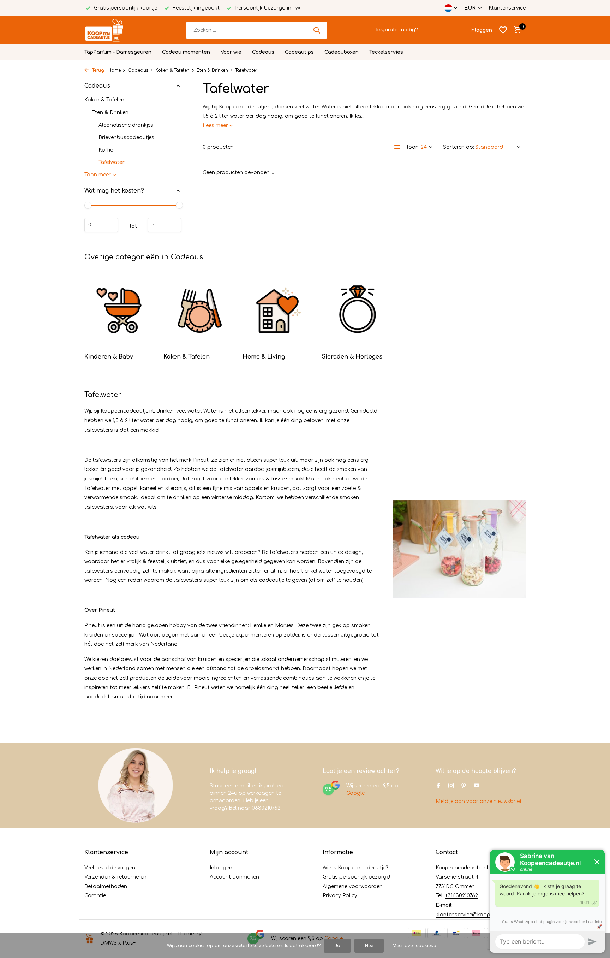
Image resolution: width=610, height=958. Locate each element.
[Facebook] (438, 786)
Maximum (164, 225)
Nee (369, 945)
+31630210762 (461, 895)
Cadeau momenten (186, 52)
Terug (97, 70)
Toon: (413, 147)
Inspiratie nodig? (397, 29)
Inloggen (221, 867)
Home (114, 70)
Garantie (95, 895)
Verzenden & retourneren (115, 877)
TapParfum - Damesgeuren (117, 52)
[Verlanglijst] (503, 30)
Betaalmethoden (105, 886)
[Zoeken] (316, 30)
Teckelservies (386, 52)
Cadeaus (263, 52)
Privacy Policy (340, 895)
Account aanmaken (234, 877)
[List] (397, 147)
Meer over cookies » (414, 945)
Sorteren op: (458, 147)
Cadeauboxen (341, 52)
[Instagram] (451, 786)
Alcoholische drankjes (125, 125)
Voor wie (231, 52)
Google (355, 793)
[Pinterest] (464, 786)
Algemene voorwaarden (353, 886)
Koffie (105, 150)
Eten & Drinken (212, 70)
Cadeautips (299, 52)
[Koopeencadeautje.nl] (110, 30)
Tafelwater (111, 162)
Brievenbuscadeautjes (126, 137)
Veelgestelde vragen (109, 867)
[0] (515, 30)
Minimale (101, 225)
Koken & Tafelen (172, 70)
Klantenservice (507, 8)
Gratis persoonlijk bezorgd (356, 877)
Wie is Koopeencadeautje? (355, 867)
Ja (337, 945)
